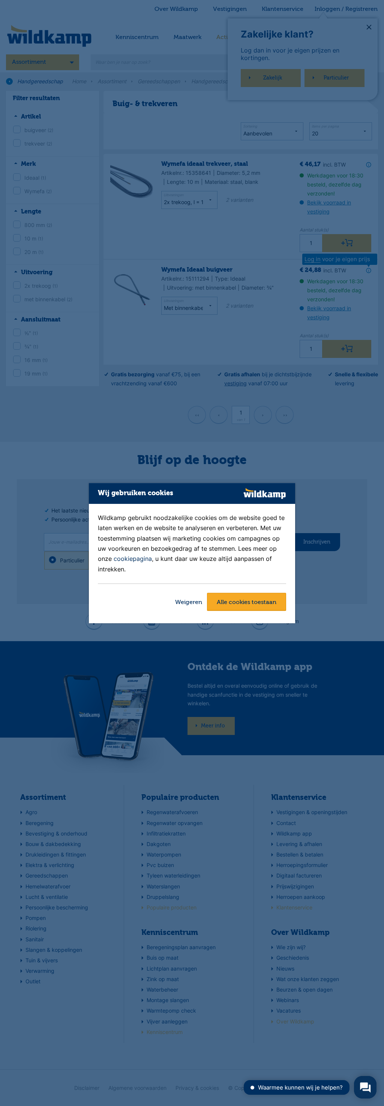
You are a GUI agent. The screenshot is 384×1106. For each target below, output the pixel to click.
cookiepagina (133, 559)
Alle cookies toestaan (246, 603)
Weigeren (188, 603)
